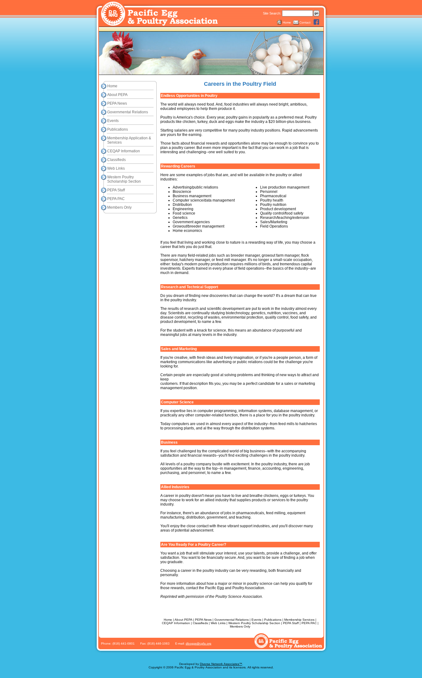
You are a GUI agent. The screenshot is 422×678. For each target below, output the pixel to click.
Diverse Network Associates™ (221, 664)
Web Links (116, 168)
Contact (304, 22)
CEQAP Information (123, 151)
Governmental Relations (127, 112)
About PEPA (117, 95)
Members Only (119, 207)
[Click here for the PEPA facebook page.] (316, 22)
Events (113, 121)
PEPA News (117, 103)
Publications (117, 129)
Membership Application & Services (129, 140)
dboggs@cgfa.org (198, 643)
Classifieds (116, 160)
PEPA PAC (116, 199)
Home (287, 22)
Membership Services (299, 619)
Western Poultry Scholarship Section (124, 179)
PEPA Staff (116, 190)
